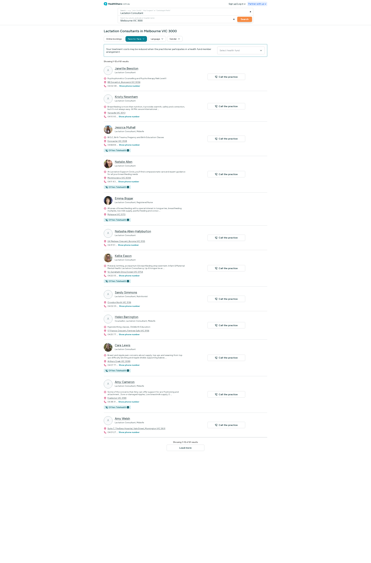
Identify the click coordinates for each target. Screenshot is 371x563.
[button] (114, 39)
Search (245, 19)
